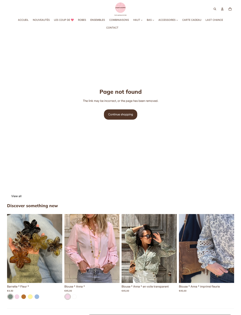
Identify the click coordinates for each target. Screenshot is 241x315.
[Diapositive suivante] (57, 248)
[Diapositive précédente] (12, 248)
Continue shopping (120, 114)
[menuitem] (23, 20)
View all (16, 196)
